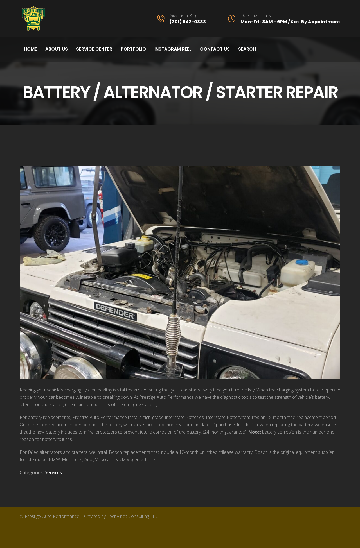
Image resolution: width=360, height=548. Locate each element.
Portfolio (133, 49)
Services (53, 472)
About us (56, 49)
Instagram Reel (173, 49)
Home (30, 49)
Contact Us (215, 49)
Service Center (94, 49)
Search (247, 49)
